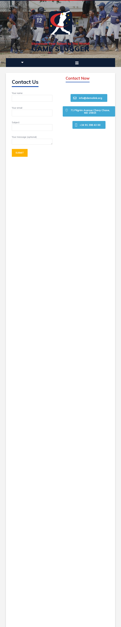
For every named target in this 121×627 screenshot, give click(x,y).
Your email (17, 107)
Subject (15, 122)
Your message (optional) (24, 137)
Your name (17, 93)
